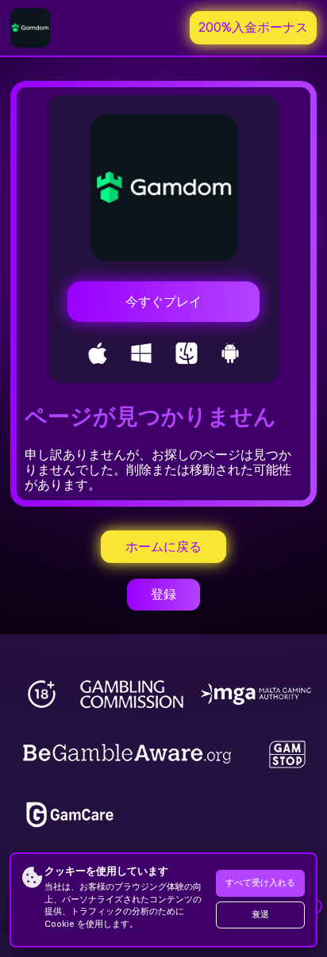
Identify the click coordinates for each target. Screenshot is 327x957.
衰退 (260, 914)
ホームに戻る (163, 546)
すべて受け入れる (260, 883)
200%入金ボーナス (253, 27)
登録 (163, 594)
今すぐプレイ (163, 301)
